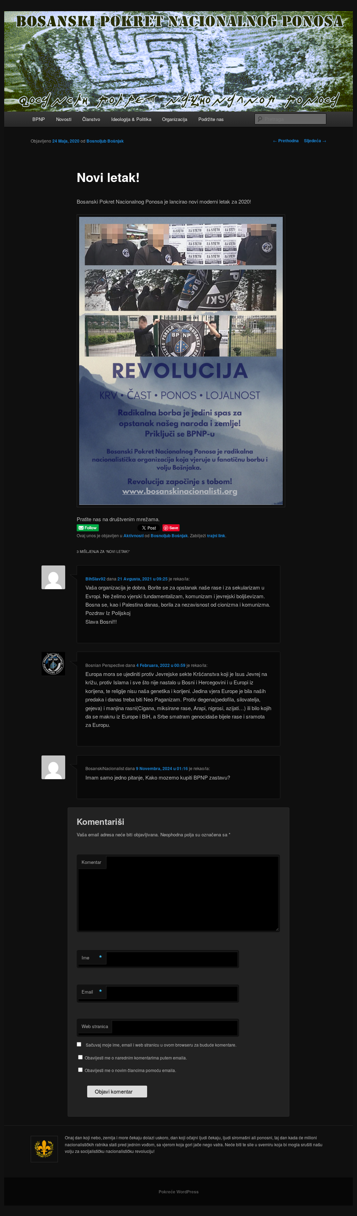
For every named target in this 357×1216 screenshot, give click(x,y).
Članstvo (91, 119)
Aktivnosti (133, 535)
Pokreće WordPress (179, 1191)
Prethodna (286, 140)
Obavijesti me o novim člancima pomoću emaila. (130, 1070)
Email (92, 991)
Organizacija (174, 119)
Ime (92, 957)
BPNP (38, 119)
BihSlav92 (95, 579)
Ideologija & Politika (131, 119)
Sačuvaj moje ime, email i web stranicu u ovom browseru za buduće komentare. (161, 1045)
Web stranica (95, 1026)
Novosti (63, 119)
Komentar (91, 862)
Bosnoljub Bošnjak (105, 141)
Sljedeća (315, 140)
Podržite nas (211, 119)
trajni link (216, 535)
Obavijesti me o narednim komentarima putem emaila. (136, 1058)
